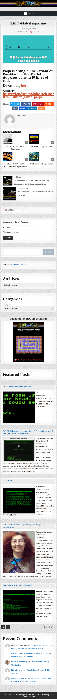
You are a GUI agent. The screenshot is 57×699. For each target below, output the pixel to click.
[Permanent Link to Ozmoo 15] (19, 501)
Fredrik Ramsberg (19, 661)
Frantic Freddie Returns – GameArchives (30, 653)
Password (7, 227)
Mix (42, 108)
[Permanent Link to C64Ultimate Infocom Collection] (19, 407)
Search (48, 251)
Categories (7, 304)
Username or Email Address (15, 222)
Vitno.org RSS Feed (19, 264)
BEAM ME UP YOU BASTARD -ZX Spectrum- (15, 165)
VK (16, 108)
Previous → (22, 188)
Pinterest (39, 104)
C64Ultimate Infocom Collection (17, 387)
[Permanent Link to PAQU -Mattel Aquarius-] (28, 49)
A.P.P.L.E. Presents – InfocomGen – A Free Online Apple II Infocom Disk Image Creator (28, 432)
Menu (30, 13)
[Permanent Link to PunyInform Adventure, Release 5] (19, 606)
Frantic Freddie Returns (22, 656)
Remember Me (11, 232)
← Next (17, 177)
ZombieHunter (17, 678)
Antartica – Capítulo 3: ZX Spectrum (15, 147)
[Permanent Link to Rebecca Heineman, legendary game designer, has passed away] (19, 552)
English (11, 210)
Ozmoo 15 (7, 480)
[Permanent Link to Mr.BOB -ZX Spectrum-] (41, 139)
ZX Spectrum (33, 32)
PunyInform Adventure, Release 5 (17, 585)
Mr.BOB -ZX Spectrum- (41, 146)
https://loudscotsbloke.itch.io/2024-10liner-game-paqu (28, 95)
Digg (24, 108)
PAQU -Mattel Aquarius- (28, 23)
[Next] (8, 627)
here (24, 86)
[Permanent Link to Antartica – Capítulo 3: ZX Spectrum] (15, 139)
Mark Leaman (17, 670)
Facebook (26, 104)
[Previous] (3, 627)
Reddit (50, 104)
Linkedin (33, 108)
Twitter (16, 104)
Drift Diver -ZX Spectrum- (41, 164)
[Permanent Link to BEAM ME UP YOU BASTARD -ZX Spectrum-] (15, 156)
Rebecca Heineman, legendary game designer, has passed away (25, 526)
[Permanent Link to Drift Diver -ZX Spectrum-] (41, 156)
